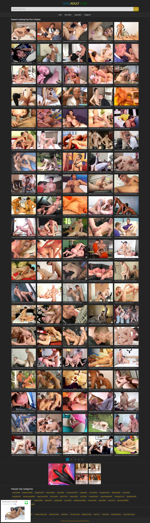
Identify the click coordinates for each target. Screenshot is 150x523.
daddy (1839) (116, 492)
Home (60, 15)
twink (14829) (50, 492)
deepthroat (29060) (80, 500)
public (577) (63, 496)
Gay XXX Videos (116, 514)
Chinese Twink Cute (41, 514)
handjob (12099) (27, 492)
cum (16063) (93, 492)
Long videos (77, 15)
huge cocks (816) (42, 496)
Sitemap (87, 521)
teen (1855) (60, 492)
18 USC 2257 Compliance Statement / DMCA (72, 521)
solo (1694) (126, 492)
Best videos (68, 15)
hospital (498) (38, 500)
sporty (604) (54, 496)
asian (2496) (16, 492)
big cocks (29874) (122, 500)
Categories (87, 15)
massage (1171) (119, 496)
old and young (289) (29, 496)
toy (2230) (83, 496)
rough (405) (83, 492)
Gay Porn (96, 514)
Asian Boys (64, 514)
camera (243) (92, 500)
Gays (75, 3)
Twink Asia (105, 514)
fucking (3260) (93, 496)
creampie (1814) (104, 492)
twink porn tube (54, 514)
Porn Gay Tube (74, 514)
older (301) (48, 500)
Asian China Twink (129, 514)
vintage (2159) (39, 492)
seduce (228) (74, 496)
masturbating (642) (106, 496)
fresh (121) (111, 500)
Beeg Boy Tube (86, 514)
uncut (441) (67, 500)
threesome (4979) (72, 492)
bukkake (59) (16, 496)
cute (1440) (102, 500)
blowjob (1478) (131, 496)
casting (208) (58, 500)
